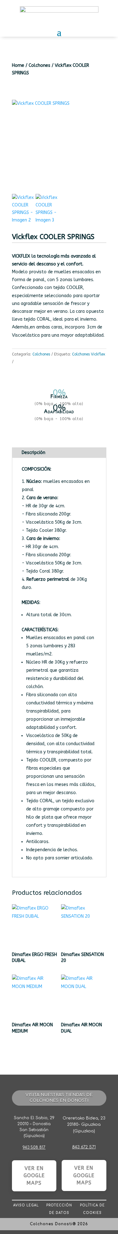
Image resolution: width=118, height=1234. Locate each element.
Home (18, 65)
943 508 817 (34, 1147)
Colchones (39, 65)
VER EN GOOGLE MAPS (34, 1175)
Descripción (33, 452)
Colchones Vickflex (88, 354)
